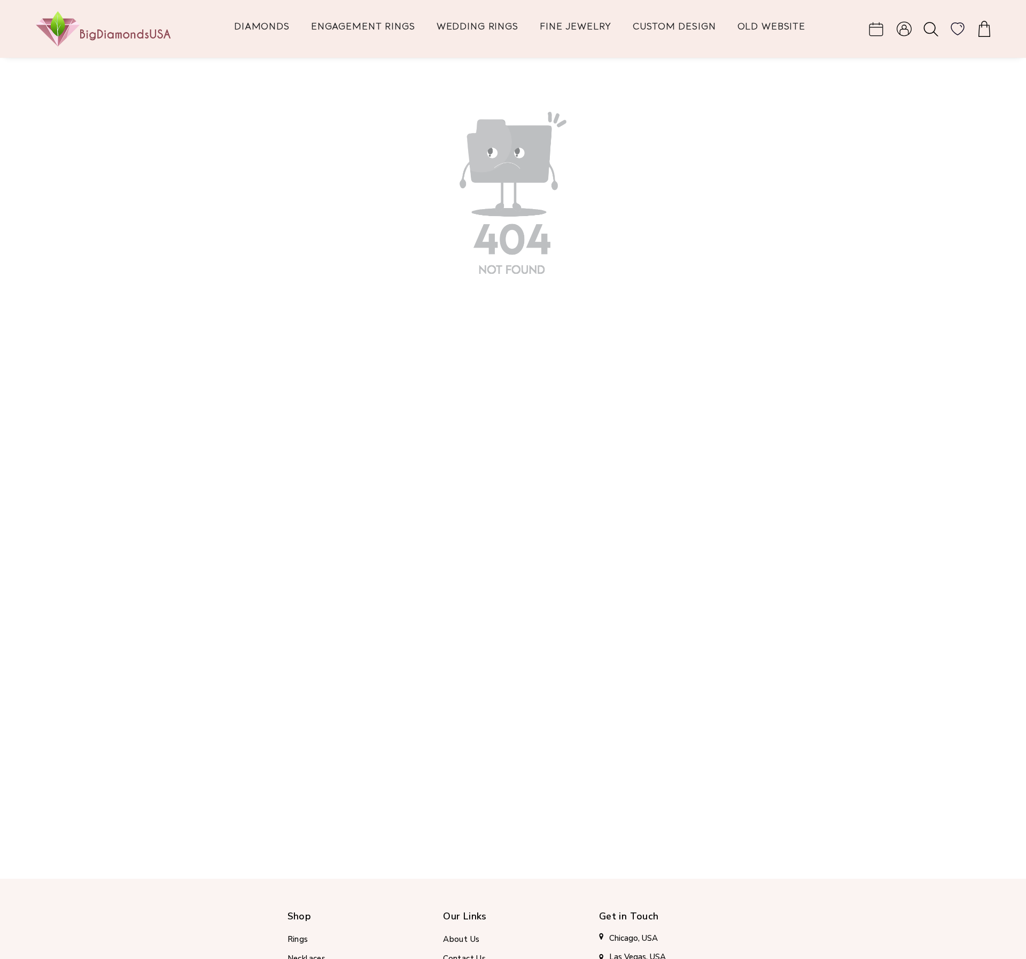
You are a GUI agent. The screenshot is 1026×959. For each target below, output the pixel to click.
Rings (297, 939)
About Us (461, 939)
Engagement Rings (363, 27)
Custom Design (674, 27)
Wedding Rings (477, 27)
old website (771, 27)
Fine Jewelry (575, 27)
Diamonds (262, 27)
